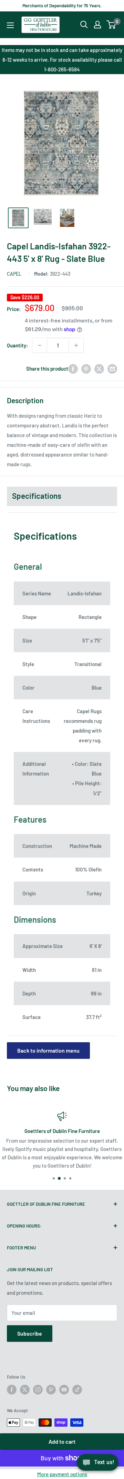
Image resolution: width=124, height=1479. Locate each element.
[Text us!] (97, 1464)
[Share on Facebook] (73, 368)
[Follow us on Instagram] (38, 1389)
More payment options (62, 1474)
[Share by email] (112, 368)
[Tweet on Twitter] (99, 368)
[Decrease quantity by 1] (39, 345)
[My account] (97, 24)
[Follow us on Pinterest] (51, 1389)
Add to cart (62, 1441)
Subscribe (29, 1333)
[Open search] (84, 24)
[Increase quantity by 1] (76, 345)
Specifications (36, 495)
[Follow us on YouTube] (64, 1389)
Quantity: (17, 345)
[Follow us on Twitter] (25, 1389)
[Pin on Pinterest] (86, 368)
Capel (14, 274)
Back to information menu (48, 1050)
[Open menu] (10, 25)
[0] (111, 24)
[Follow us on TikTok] (77, 1389)
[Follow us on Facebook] (12, 1389)
